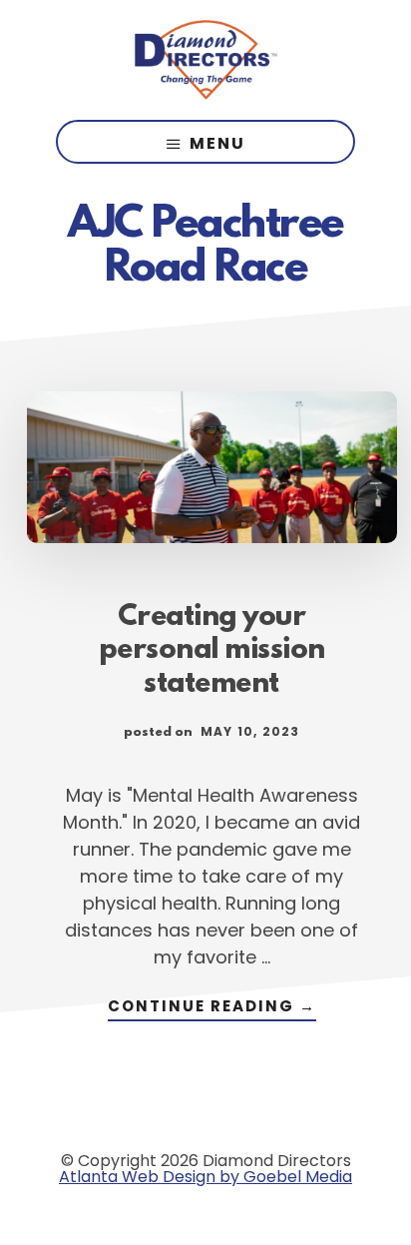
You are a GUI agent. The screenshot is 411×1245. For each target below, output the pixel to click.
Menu (217, 143)
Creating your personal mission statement (212, 652)
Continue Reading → (212, 1007)
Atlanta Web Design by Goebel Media (205, 1176)
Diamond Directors (205, 60)
